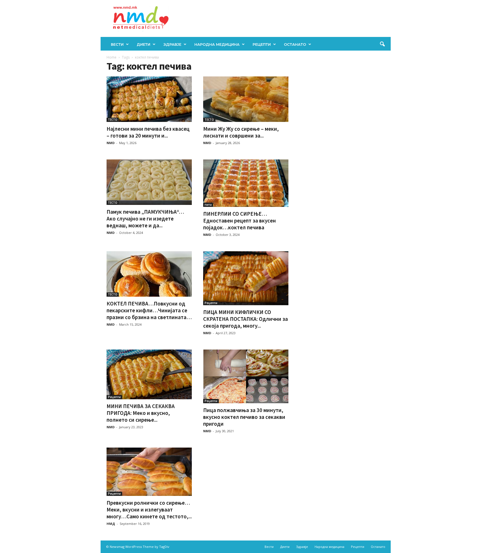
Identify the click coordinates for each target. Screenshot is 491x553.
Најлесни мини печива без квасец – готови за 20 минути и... (148, 132)
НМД (111, 523)
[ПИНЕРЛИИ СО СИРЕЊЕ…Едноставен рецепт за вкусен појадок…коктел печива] (245, 183)
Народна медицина (217, 44)
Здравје (172, 44)
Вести (117, 44)
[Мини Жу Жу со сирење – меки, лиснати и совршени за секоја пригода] (245, 99)
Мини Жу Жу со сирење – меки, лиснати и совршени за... (241, 132)
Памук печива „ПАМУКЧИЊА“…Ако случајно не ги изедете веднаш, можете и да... (145, 218)
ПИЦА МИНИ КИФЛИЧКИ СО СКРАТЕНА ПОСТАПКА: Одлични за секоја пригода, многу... (245, 319)
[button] (382, 44)
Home (111, 57)
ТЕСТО (112, 120)
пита (208, 205)
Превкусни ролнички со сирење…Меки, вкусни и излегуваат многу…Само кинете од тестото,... (149, 509)
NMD (111, 143)
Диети (143, 44)
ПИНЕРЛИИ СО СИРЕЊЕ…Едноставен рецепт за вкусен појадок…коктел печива (239, 220)
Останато (295, 44)
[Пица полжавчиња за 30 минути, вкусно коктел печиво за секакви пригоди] (245, 376)
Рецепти (262, 44)
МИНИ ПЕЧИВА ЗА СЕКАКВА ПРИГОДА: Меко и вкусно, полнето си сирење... (141, 413)
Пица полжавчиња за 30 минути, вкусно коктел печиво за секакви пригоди (244, 417)
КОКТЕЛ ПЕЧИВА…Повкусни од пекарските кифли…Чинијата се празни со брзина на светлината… (149, 310)
